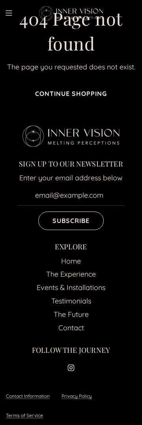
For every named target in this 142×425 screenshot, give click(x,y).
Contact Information (28, 396)
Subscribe (71, 221)
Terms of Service (24, 415)
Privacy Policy (77, 396)
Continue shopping (71, 93)
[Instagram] (71, 367)
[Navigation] (8, 13)
